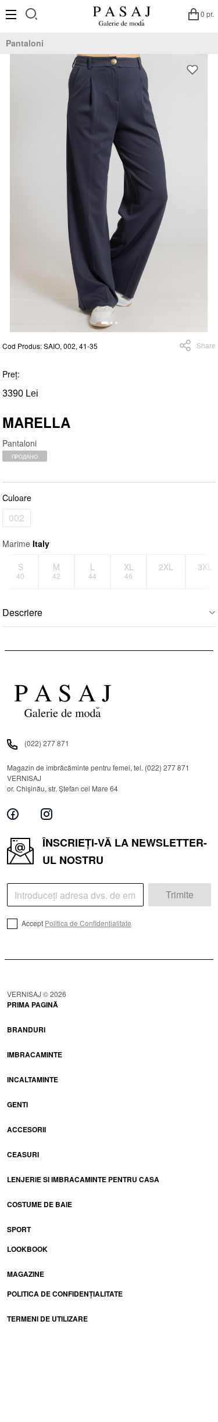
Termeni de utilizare (47, 1318)
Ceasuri (23, 1154)
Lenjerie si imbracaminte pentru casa (83, 1179)
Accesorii (26, 1129)
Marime (25, 543)
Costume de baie (39, 1204)
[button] (104, 323)
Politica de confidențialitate (65, 1293)
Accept (75, 923)
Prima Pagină (32, 1004)
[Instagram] (46, 814)
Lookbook (27, 1249)
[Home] (121, 14)
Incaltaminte (32, 1079)
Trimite (180, 894)
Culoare (16, 497)
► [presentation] (208, 572)
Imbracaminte (34, 1054)
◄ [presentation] (9, 572)
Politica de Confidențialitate (88, 923)
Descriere (22, 612)
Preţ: (11, 374)
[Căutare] (32, 12)
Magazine (25, 1274)
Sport (19, 1229)
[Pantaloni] (109, 193)
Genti (17, 1104)
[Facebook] (13, 814)
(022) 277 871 (46, 743)
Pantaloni (25, 43)
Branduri (26, 1029)
